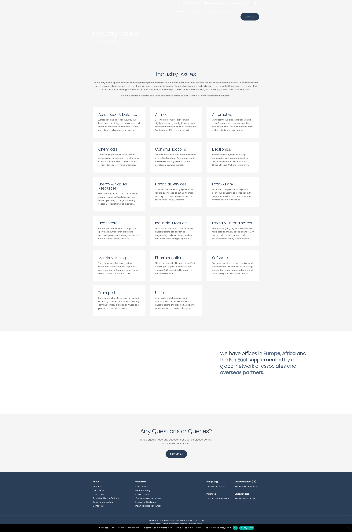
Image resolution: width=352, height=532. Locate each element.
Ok (235, 528)
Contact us (230, 11)
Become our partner (103, 501)
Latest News (214, 11)
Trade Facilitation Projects (106, 498)
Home (167, 11)
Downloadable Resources (148, 505)
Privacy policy (247, 528)
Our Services (197, 11)
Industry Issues (142, 494)
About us (97, 486)
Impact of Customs (145, 501)
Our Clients (180, 11)
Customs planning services (149, 498)
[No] (348, 527)
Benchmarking (142, 490)
